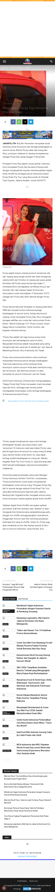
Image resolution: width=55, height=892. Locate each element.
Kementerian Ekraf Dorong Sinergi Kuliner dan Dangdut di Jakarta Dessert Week (33, 658)
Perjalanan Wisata (16, 67)
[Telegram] (30, 121)
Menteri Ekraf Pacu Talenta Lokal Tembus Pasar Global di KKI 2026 (27, 801)
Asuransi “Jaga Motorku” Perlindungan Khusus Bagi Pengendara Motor (13, 587)
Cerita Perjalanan (6, 712)
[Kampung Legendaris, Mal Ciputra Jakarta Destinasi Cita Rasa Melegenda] (9, 620)
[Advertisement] (27, 29)
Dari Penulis (23, 599)
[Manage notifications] (4, 888)
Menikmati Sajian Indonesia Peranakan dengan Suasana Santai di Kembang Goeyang (33, 608)
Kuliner (27, 67)
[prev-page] (4, 760)
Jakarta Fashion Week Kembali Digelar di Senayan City (41, 587)
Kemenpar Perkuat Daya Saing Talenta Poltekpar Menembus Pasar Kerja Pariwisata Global (24, 809)
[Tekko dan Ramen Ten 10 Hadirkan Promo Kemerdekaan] (9, 633)
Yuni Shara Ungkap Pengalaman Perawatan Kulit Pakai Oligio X (26, 817)
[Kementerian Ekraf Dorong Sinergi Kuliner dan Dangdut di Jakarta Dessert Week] (9, 658)
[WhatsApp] (19, 121)
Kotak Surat (33, 881)
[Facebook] (13, 121)
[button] (4, 61)
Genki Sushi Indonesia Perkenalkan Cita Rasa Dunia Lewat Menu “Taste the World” (34, 722)
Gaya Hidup (6, 751)
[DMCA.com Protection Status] (31, 889)
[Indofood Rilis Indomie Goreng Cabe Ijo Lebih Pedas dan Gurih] (9, 735)
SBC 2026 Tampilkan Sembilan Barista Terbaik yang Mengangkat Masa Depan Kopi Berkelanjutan (33, 670)
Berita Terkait (9, 599)
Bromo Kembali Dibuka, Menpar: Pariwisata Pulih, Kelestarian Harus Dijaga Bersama (24, 785)
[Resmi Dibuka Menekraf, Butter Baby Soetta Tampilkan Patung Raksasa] (9, 698)
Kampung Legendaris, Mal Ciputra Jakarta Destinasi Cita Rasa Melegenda (33, 621)
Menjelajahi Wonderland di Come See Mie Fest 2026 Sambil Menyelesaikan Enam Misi (32, 710)
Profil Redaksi (22, 881)
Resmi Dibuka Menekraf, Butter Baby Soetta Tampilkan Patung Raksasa (32, 698)
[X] (25, 121)
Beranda (4, 67)
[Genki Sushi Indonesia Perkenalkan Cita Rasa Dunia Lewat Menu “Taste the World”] (9, 722)
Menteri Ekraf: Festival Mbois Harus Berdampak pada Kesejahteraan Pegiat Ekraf (25, 777)
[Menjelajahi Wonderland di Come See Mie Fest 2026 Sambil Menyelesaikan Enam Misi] (9, 710)
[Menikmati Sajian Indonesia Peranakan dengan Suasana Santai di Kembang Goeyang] (9, 608)
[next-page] (8, 760)
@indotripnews (27, 856)
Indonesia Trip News (30, 885)
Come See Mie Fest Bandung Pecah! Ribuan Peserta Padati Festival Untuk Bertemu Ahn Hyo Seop (34, 645)
